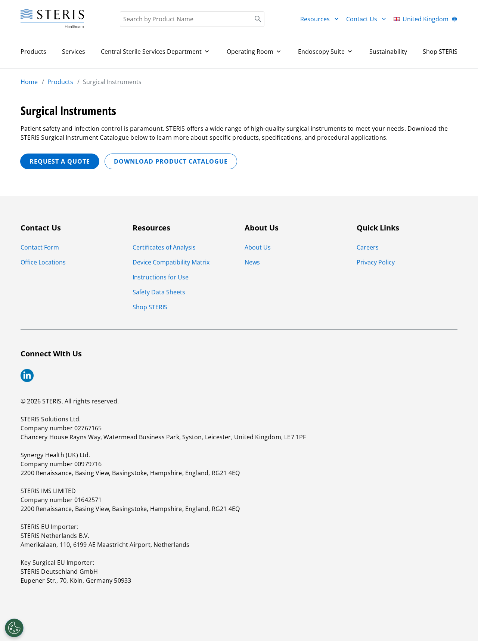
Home (29, 82)
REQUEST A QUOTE (60, 161)
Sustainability (388, 51)
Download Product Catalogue (171, 161)
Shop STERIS (440, 51)
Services (73, 51)
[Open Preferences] (14, 628)
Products (33, 51)
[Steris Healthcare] (52, 19)
